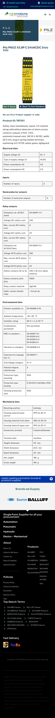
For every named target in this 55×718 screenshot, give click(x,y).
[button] (45, 14)
